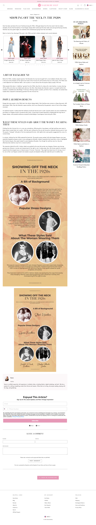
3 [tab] (30, 65)
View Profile (47, 507)
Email (37, 438)
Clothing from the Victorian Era (10, 128)
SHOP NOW (11, 58)
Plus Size (26, 9)
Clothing (53, 9)
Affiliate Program (16, 512)
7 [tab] (38, 65)
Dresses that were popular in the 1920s (12, 103)
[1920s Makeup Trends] (81, 116)
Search (14, 510)
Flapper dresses (28, 28)
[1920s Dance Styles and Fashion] (81, 53)
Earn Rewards (47, 505)
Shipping (77, 500)
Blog (71, 9)
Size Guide (15, 498)
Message (6, 446)
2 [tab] (27, 65)
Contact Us (15, 507)
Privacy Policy (15, 416)
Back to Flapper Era (49, 477)
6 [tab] (36, 65)
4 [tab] (32, 65)
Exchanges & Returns (79, 503)
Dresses (10, 9)
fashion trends (51, 82)
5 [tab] (34, 65)
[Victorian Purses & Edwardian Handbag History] (81, 156)
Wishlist (46, 500)
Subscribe (35, 421)
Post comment (35, 460)
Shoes (45, 9)
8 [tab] (40, 65)
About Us (15, 505)
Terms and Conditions (80, 505)
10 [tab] (44, 65)
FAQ (76, 498)
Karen (35, 20)
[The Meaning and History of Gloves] (81, 32)
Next (68, 50)
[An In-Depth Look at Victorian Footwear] (81, 74)
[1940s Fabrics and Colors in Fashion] (81, 135)
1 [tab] (25, 65)
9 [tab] (42, 65)
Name (4, 438)
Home (31, 14)
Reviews (14, 503)
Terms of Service (49, 465)
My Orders (47, 498)
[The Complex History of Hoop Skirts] (81, 95)
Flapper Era (36, 14)
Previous (1, 50)
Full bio (12, 381)
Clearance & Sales (82, 9)
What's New (63, 9)
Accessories (36, 9)
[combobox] (6, 409)
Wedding (18, 9)
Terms (22, 416)
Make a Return (48, 503)
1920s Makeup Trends (81, 125)
